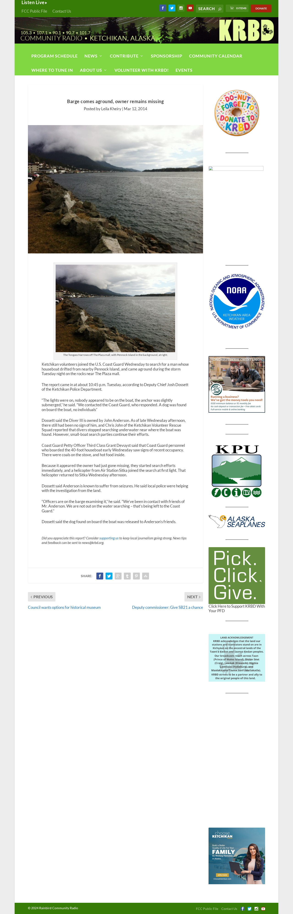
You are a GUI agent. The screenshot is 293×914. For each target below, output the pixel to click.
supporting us (109, 538)
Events (184, 70)
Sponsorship (166, 55)
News (91, 55)
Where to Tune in (52, 70)
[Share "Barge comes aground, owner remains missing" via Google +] (118, 576)
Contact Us (61, 11)
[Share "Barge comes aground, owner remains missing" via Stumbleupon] (145, 576)
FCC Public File (34, 11)
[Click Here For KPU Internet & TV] (237, 471)
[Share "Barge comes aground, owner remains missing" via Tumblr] (127, 576)
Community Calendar (215, 55)
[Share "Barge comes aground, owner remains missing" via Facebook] (99, 576)
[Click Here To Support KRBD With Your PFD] (237, 575)
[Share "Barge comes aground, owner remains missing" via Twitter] (109, 576)
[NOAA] (237, 301)
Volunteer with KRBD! (141, 70)
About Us (91, 70)
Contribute (124, 55)
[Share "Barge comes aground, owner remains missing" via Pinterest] (136, 576)
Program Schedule (54, 55)
